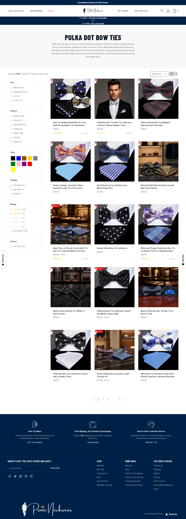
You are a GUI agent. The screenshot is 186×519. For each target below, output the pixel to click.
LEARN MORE (93, 442)
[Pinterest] (26, 476)
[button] (16, 11)
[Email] (31, 476)
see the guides (34, 442)
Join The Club (141, 11)
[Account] (168, 11)
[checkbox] (13, 158)
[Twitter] (15, 476)
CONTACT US (151, 442)
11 (119, 399)
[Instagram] (20, 476)
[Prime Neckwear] (93, 11)
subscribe (55, 468)
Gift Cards (123, 11)
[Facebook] (10, 476)
